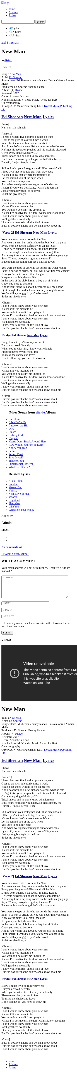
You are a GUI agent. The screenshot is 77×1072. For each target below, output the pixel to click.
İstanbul (13, 484)
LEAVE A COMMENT (15, 554)
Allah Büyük (16, 480)
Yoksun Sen (15, 487)
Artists (12, 15)
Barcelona (14, 419)
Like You (14, 506)
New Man (15, 74)
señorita (13, 496)
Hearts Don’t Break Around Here (27, 441)
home (12, 8)
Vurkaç (13, 490)
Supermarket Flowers (21, 463)
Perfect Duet (16, 454)
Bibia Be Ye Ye (17, 422)
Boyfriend (14, 500)
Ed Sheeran (10, 42)
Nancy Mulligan (18, 447)
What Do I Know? (19, 467)
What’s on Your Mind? (21, 509)
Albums (13, 12)
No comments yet (11, 547)
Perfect (12, 451)
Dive (11, 428)
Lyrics (48, 116)
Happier (13, 438)
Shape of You (16, 460)
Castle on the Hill (18, 425)
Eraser (12, 431)
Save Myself (16, 457)
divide (8, 60)
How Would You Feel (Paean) (26, 444)
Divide (19, 90)
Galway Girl (16, 435)
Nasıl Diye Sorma (19, 493)
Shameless (14, 503)
